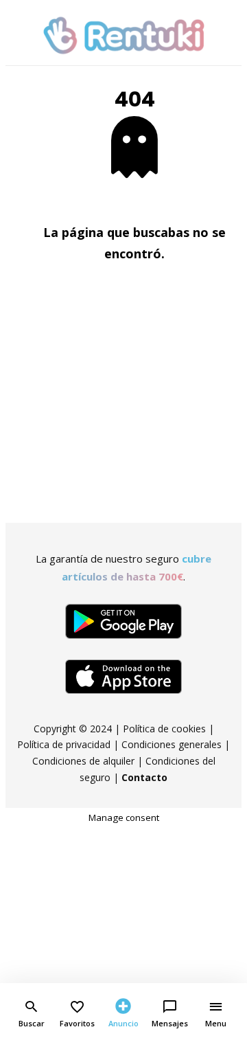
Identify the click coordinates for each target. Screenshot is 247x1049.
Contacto (144, 777)
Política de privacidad (63, 744)
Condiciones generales (171, 744)
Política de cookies (164, 728)
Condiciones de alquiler (83, 760)
